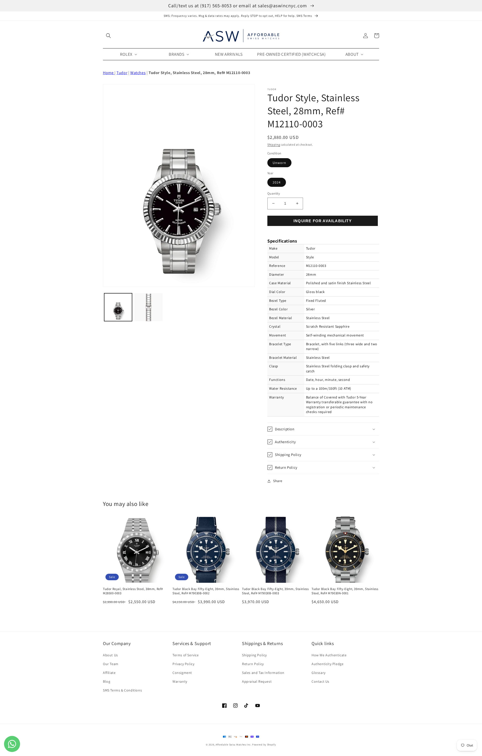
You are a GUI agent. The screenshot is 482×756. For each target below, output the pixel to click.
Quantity (273, 193)
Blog (106, 681)
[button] (108, 35)
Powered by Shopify (264, 744)
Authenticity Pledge (327, 664)
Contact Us (320, 681)
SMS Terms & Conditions (122, 690)
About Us (110, 655)
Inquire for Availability (322, 221)
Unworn (279, 162)
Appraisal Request (257, 681)
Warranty (179, 681)
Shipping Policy (254, 655)
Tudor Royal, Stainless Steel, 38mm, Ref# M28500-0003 (133, 591)
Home (108, 72)
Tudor (121, 72)
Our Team (110, 664)
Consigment (182, 672)
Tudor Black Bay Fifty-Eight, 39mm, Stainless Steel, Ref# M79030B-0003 (275, 591)
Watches (138, 72)
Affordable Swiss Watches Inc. (233, 744)
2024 (277, 182)
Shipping (273, 144)
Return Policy (253, 664)
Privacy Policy (183, 664)
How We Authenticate (329, 655)
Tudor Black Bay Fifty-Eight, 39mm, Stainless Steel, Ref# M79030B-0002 (205, 591)
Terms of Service (185, 655)
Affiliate (109, 672)
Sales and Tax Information (263, 672)
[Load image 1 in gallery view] (118, 307)
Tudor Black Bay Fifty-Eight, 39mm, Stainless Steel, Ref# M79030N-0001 (345, 591)
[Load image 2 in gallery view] (148, 307)
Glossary (319, 672)
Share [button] (277, 481)
